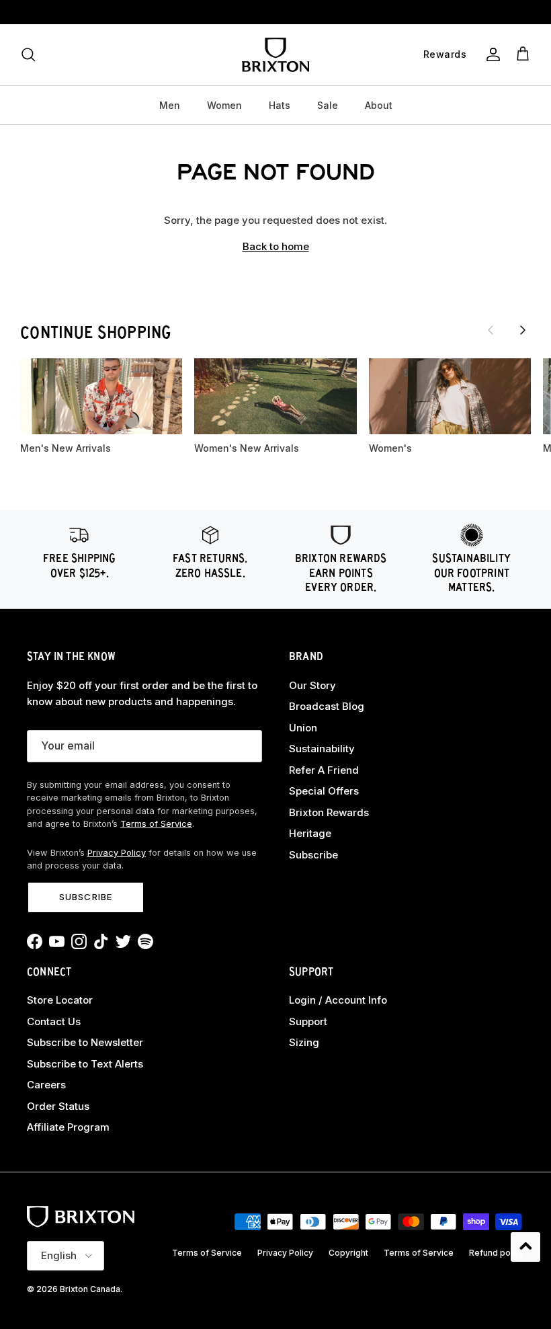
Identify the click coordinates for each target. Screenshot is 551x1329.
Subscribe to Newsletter (85, 1042)
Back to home (276, 246)
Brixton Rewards (329, 812)
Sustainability (322, 748)
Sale (327, 105)
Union (303, 727)
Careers (46, 1084)
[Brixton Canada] (275, 55)
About (378, 105)
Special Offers (324, 790)
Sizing (304, 1042)
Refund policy (496, 1253)
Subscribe (85, 896)
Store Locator (60, 1000)
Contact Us (54, 1021)
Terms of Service (156, 824)
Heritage (310, 833)
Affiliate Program (68, 1127)
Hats (279, 105)
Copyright (348, 1253)
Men (169, 105)
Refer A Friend (324, 770)
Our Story (312, 685)
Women (224, 105)
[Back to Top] (525, 1247)
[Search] (28, 54)
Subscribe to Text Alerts (85, 1063)
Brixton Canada (90, 1289)
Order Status (58, 1106)
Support (308, 1021)
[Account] (490, 54)
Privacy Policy (116, 853)
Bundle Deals (276, 13)
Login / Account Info (338, 1000)
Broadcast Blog (326, 706)
